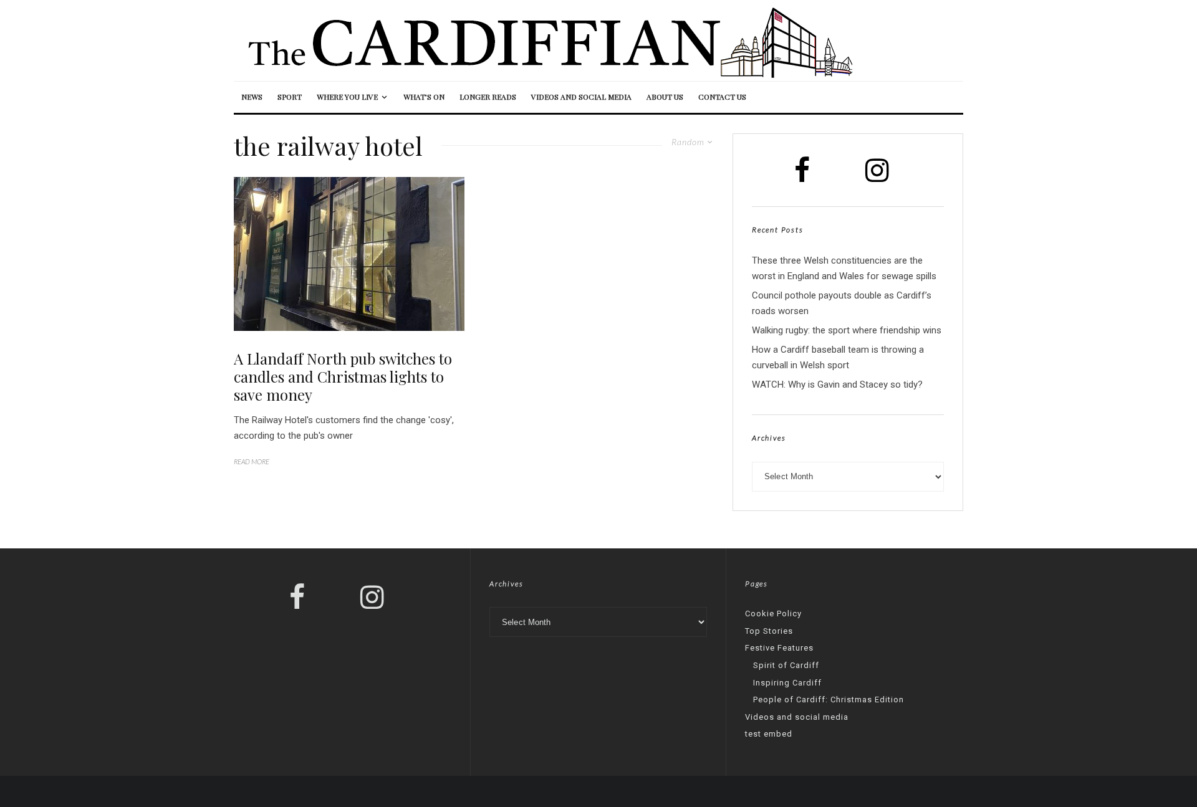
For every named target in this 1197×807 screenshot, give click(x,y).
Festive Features (779, 647)
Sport (289, 97)
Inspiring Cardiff (787, 682)
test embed (768, 733)
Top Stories (769, 631)
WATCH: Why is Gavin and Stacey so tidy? (837, 384)
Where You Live (347, 97)
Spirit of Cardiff (786, 665)
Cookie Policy (773, 613)
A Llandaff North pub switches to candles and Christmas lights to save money (343, 376)
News (251, 97)
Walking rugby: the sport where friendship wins (846, 330)
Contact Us (722, 97)
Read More (251, 461)
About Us (665, 97)
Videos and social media (581, 97)
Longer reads (487, 97)
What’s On (424, 97)
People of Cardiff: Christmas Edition (828, 699)
